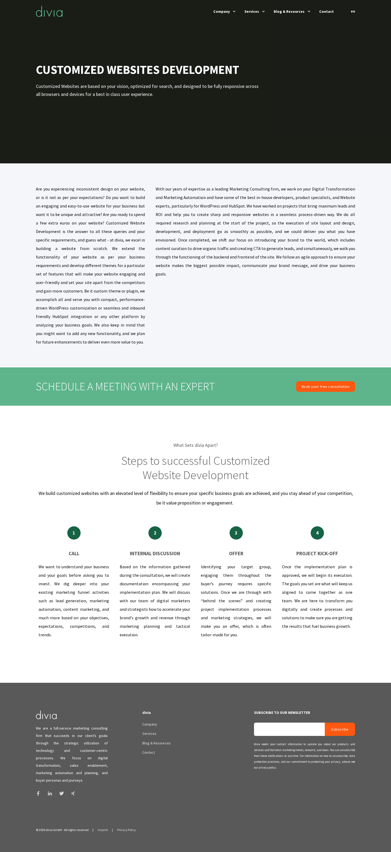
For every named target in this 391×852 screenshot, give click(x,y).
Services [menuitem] (251, 11)
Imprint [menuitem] (103, 830)
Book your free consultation (326, 386)
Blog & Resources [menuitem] (289, 11)
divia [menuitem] (146, 713)
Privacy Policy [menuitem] (126, 830)
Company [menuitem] (221, 11)
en (353, 11)
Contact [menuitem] (326, 11)
